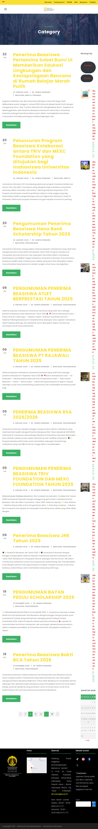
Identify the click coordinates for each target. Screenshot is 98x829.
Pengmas (37, 95)
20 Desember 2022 (93, 150)
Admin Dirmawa (42, 92)
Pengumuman (31, 243)
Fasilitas (93, 2)
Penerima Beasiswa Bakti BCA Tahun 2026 (43, 657)
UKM (76, 2)
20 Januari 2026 (21, 178)
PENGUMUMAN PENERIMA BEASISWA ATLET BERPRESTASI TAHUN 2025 (43, 293)
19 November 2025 (93, 472)
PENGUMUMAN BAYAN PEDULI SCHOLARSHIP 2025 (43, 594)
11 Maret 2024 (93, 256)
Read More (11, 125)
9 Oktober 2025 (93, 362)
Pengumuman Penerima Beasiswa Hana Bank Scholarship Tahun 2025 (42, 228)
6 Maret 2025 (93, 677)
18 (52, 714)
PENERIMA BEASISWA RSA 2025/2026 (42, 414)
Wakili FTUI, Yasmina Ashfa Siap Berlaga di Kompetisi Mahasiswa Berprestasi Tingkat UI (94, 204)
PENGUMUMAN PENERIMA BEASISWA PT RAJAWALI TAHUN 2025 (42, 355)
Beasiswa (83, 2)
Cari (78, 799)
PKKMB (69, 2)
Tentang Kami (59, 2)
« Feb (87, 740)
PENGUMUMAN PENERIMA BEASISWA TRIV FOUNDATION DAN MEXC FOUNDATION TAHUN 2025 (43, 476)
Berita (28, 95)
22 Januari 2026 (20, 92)
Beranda (48, 2)
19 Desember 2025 (21, 603)
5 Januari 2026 (20, 423)
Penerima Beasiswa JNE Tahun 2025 (41, 538)
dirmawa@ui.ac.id (59, 794)
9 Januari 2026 (20, 305)
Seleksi (88, 67)
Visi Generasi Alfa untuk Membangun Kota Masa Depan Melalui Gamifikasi (94, 521)
